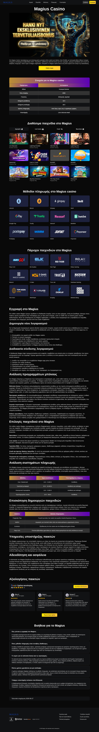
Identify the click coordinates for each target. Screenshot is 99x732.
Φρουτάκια (79, 129)
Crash (58, 129)
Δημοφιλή (18, 129)
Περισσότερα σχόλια (49, 615)
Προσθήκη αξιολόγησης (81, 586)
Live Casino (38, 129)
